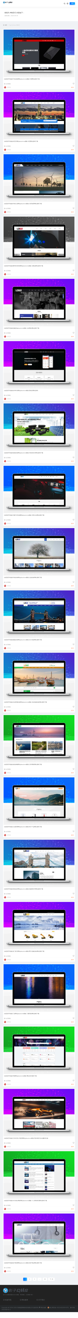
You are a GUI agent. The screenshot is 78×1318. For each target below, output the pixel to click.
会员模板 (8, 83)
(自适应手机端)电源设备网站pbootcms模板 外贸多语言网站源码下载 (23, 453)
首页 (6, 25)
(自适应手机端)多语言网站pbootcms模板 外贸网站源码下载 (21, 141)
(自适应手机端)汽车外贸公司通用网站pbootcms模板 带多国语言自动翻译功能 (26, 1138)
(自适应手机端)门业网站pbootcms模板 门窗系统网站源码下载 (21, 1013)
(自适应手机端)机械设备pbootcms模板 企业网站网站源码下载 (21, 328)
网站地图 (43, 1307)
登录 (72, 3)
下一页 (51, 1279)
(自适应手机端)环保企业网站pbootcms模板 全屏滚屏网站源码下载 (23, 203)
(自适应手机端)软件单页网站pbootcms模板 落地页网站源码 (21, 390)
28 (45, 1279)
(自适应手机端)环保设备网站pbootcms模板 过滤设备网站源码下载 (23, 577)
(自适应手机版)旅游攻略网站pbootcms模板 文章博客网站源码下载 (23, 764)
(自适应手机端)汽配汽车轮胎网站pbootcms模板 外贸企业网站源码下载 (24, 515)
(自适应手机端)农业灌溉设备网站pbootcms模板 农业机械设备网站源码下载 (25, 702)
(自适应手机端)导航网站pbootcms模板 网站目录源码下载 (20, 1076)
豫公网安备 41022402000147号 (59, 1307)
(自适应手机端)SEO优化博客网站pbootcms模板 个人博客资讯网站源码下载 (25, 1200)
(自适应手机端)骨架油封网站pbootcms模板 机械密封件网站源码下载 (23, 889)
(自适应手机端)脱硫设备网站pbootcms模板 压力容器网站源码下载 (23, 640)
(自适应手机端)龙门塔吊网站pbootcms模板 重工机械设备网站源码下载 (24, 951)
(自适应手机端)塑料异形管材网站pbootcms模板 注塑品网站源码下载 (23, 266)
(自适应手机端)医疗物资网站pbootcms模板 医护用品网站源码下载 (23, 1263)
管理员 (9, 87)
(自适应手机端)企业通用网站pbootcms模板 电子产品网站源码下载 (23, 826)
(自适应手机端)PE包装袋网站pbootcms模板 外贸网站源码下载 (22, 79)
